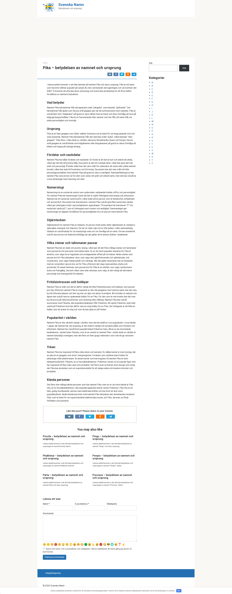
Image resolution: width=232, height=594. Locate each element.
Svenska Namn (71, 4)
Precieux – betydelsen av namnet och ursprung (112, 476)
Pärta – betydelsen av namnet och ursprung (63, 476)
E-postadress (82, 504)
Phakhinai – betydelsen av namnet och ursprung (63, 457)
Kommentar (48, 513)
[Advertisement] (116, 37)
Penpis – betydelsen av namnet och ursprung (114, 457)
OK (179, 591)
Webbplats (112, 504)
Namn (46, 504)
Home (45, 63)
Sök (151, 63)
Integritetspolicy (53, 573)
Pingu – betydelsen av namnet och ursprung (113, 438)
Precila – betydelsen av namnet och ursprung (64, 438)
